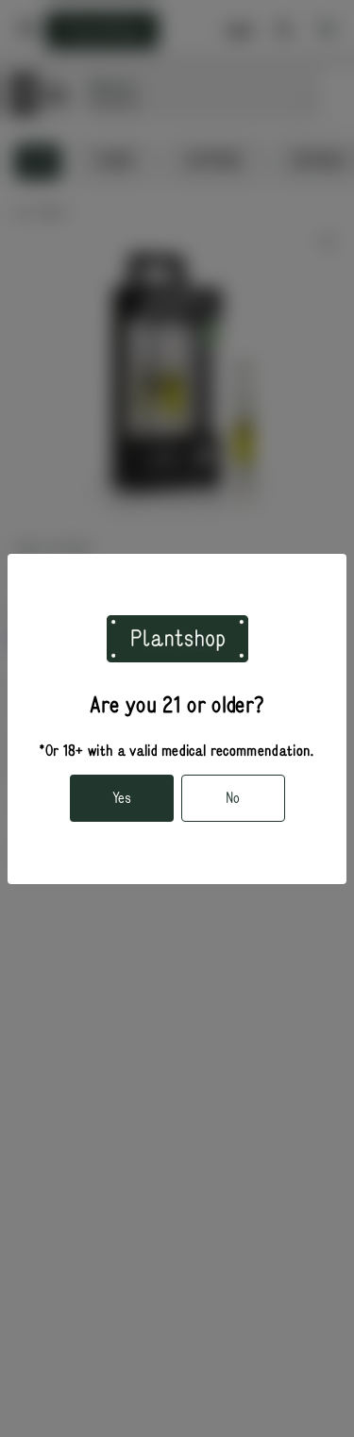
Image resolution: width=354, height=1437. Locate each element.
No (233, 798)
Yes (121, 798)
